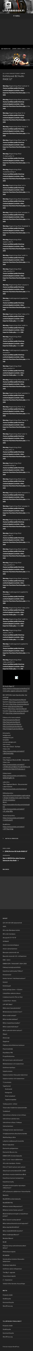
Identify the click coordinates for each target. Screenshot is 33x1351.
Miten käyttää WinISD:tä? (11, 1227)
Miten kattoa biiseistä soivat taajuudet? (15, 1223)
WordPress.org (8, 1306)
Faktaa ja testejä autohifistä (11, 967)
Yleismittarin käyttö (9, 1276)
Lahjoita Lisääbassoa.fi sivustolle (13, 1141)
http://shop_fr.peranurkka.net (17, 709)
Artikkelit (6, 941)
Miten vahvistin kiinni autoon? (12, 1030)
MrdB (4, 1242)
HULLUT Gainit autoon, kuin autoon (14, 1167)
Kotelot (5, 982)
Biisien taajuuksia (8, 1145)
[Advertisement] (16, 31)
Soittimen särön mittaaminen (12, 1269)
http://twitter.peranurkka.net (12, 724)
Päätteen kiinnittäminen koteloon (13, 1045)
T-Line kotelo (7, 1082)
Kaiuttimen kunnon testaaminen (13, 1178)
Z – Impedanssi (7, 1280)
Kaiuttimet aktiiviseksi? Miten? (13, 971)
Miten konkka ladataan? (10, 1019)
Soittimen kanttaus (9, 1067)
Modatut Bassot (8, 1238)
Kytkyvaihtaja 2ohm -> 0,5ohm (12, 989)
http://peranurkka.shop (15, 706)
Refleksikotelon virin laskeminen (13, 1064)
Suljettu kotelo (7, 1071)
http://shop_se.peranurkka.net (18, 702)
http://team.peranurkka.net (11, 722)
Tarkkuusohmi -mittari (10, 1104)
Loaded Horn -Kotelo (9, 1001)
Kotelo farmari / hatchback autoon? (14, 978)
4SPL (4, 926)
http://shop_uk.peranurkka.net (15, 713)
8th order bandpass (9, 934)
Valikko (17, 16)
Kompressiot (7, 975)
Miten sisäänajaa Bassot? (11, 1234)
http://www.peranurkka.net (11, 720)
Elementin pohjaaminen (10, 1148)
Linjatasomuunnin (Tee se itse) (12, 997)
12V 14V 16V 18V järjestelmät (12, 923)
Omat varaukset (10, 1096)
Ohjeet (5, 1034)
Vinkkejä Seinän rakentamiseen (13, 1130)
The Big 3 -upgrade (9, 1272)
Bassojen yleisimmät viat (11, 952)
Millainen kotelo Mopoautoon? (12, 1206)
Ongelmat (6, 1041)
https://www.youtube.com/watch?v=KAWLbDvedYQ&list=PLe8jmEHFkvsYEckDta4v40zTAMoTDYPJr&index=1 (16, 767)
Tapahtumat (7, 1086)
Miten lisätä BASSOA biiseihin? (13, 1231)
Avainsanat (8, 1089)
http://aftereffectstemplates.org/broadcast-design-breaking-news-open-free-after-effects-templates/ (16, 798)
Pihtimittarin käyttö (9, 1252)
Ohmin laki (6, 1038)
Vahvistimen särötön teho (11, 1119)
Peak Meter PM (8, 1053)
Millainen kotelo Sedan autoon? (13, 1210)
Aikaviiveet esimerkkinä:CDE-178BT (14, 1171)
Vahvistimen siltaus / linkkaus (12, 1122)
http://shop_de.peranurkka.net (19, 704)
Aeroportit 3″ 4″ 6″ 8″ (9, 938)
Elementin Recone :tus (10, 1152)
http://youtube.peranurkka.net (12, 726)
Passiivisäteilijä (8, 1049)
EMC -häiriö (6, 960)
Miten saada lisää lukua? (10, 1027)
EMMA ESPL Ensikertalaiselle (12, 1156)
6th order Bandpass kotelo (11, 930)
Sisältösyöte (7, 1299)
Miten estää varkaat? (9, 1015)
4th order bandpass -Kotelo (12, 1163)
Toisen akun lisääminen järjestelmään (15, 1107)
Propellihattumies (8, 1056)
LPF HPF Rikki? (7, 1004)
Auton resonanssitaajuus (11, 945)
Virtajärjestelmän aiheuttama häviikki (15, 1133)
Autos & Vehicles (11, 838)
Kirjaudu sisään (8, 1295)
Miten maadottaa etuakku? (11, 1023)
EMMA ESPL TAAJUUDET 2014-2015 (15, 963)
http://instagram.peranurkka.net (13, 729)
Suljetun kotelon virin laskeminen (13, 1078)
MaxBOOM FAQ (8, 1203)
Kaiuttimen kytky (8, 1182)
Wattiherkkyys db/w (9, 1137)
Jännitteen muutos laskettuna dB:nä (14, 1174)
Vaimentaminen (8, 1126)
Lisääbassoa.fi (13, 10)
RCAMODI (6, 1255)
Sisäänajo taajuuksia (9, 1265)
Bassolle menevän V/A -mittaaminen (14, 956)
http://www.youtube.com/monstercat (15, 789)
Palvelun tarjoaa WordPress (11, 1346)
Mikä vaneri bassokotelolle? (12, 1008)
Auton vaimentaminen (10, 949)
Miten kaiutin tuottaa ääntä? (12, 1220)
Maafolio (5, 1195)
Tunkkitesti (6, 1111)
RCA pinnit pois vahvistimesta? (13, 1060)
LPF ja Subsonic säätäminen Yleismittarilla (16, 1191)
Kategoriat (8, 1092)
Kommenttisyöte (8, 1302)
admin (22, 73)
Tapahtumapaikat (10, 1099)
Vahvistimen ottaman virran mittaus (14, 1115)
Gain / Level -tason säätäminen (13, 1159)
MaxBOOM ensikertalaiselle (12, 1199)
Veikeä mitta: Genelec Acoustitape (14, 1283)
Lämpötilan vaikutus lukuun (12, 993)
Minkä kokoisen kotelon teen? (12, 1012)
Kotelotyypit (7, 986)
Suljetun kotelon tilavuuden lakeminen (15, 1075)
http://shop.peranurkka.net (17, 699)
